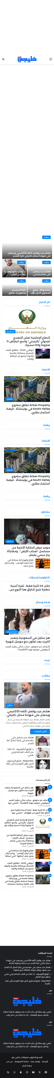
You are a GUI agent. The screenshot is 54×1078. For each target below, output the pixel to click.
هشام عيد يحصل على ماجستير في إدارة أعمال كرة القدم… (20, 740)
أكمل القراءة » (40, 731)
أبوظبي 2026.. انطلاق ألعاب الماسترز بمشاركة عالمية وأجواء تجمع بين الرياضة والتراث (19, 866)
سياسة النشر (27, 1066)
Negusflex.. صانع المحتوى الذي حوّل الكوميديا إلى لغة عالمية (20, 764)
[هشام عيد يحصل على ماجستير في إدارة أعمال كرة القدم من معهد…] (40, 268)
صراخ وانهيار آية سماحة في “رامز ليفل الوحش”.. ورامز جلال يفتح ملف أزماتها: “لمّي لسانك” (19, 853)
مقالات (46, 237)
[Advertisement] (27, 27)
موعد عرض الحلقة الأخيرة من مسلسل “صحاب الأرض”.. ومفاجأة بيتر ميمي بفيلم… (28, 551)
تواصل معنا (35, 1061)
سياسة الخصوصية (22, 1061)
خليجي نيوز (16, 1057)
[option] (27, 265)
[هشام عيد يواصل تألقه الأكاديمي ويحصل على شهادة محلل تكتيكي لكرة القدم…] (27, 246)
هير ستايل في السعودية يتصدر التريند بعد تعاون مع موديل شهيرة (19, 790)
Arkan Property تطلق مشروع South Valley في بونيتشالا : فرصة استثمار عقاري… (28, 409)
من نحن (9, 1061)
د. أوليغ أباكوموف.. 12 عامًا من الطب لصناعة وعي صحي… (20, 752)
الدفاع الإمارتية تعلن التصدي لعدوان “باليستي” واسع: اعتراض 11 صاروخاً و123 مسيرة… (28, 341)
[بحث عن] (3, 60)
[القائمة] (50, 60)
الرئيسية (45, 1061)
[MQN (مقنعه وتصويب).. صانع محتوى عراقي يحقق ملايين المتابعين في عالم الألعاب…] (14, 287)
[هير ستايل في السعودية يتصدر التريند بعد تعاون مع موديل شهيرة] (43, 791)
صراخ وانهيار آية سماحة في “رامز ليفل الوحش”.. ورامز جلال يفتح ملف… (19, 563)
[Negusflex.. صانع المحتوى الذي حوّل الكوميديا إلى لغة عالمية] (40, 287)
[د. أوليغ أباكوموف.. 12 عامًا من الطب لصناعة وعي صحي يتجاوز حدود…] (14, 268)
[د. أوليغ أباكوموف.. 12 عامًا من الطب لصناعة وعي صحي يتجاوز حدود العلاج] (43, 753)
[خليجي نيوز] (27, 59)
